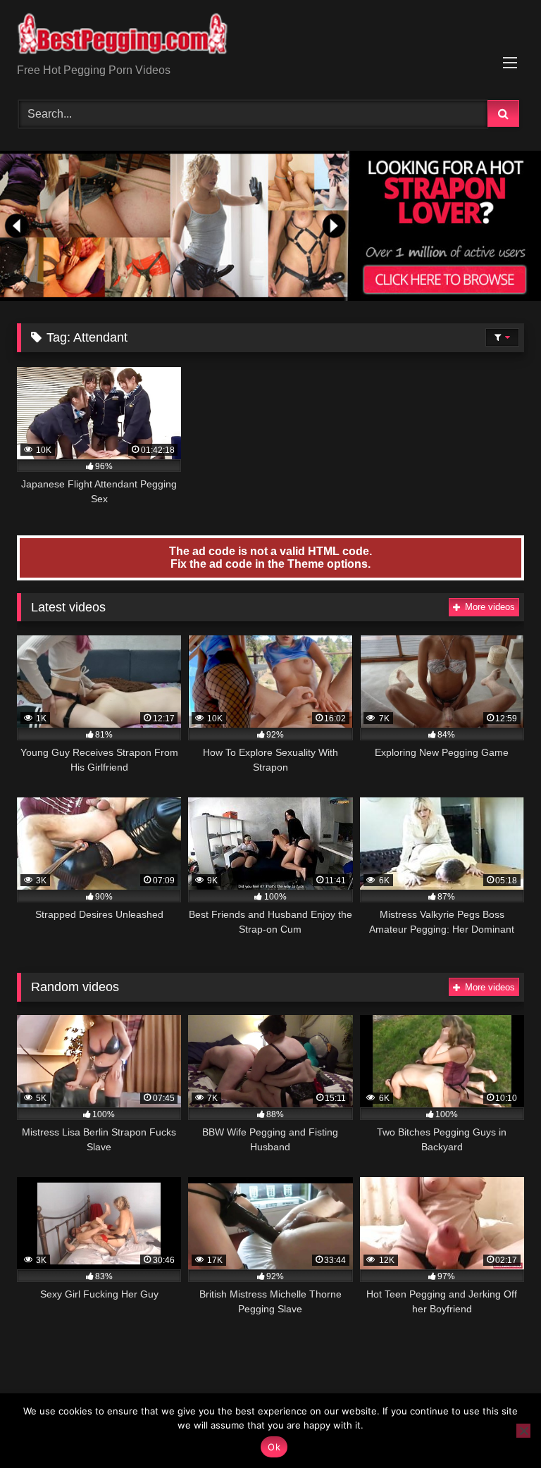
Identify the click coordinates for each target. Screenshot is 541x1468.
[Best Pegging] (270, 36)
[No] (523, 1431)
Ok (274, 1447)
